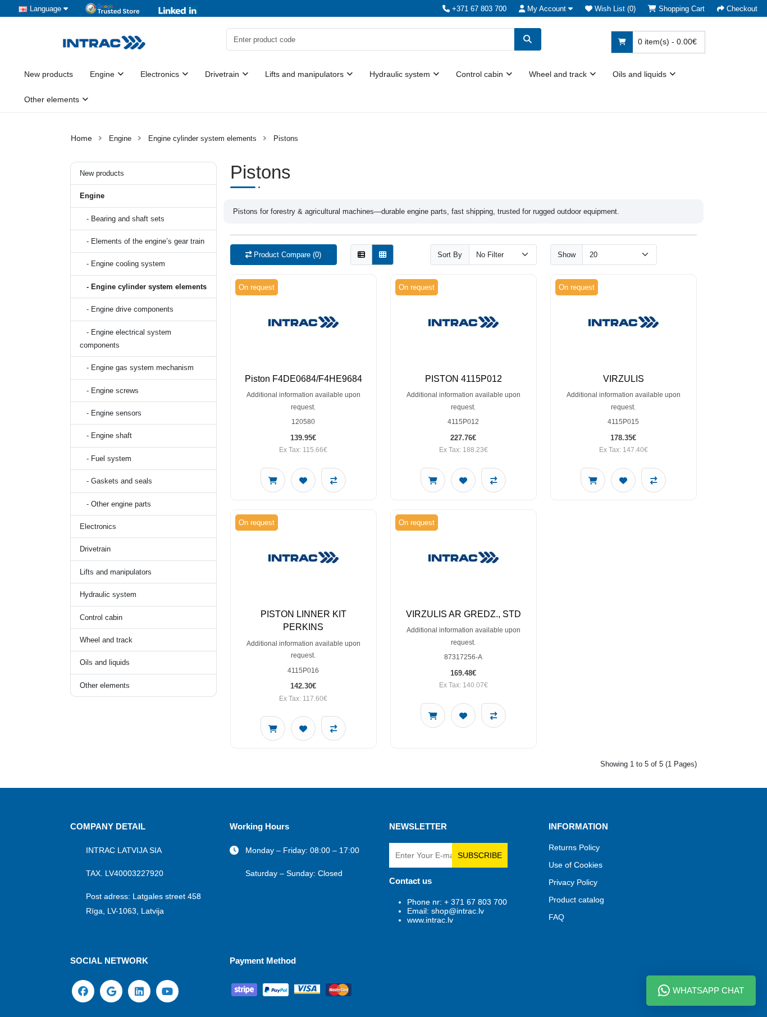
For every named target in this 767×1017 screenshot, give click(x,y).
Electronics (159, 74)
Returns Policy (574, 847)
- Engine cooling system (122, 263)
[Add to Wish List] (303, 480)
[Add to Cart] (273, 480)
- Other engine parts (115, 504)
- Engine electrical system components (125, 338)
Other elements (51, 99)
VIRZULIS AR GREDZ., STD (463, 614)
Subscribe (480, 855)
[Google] (111, 990)
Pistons (285, 138)
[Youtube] (167, 990)
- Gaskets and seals (116, 481)
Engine (102, 74)
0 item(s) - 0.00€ (666, 41)
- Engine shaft (106, 435)
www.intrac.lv (430, 919)
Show (567, 254)
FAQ (556, 917)
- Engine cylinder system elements (143, 286)
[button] (546, 9)
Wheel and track (558, 74)
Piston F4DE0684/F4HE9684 (303, 379)
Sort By (449, 254)
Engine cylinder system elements (202, 138)
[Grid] (383, 254)
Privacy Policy (573, 882)
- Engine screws (109, 390)
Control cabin (479, 74)
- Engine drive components (127, 309)
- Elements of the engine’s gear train (142, 241)
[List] (361, 254)
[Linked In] (139, 990)
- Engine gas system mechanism (137, 367)
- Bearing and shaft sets (122, 219)
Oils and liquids (639, 74)
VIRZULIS (623, 379)
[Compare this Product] (333, 480)
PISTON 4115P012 (463, 379)
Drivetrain (222, 74)
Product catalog (576, 899)
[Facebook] (83, 990)
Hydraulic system (399, 74)
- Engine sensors (110, 413)
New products (48, 74)
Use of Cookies (575, 864)
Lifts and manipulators (304, 74)
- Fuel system (105, 458)
